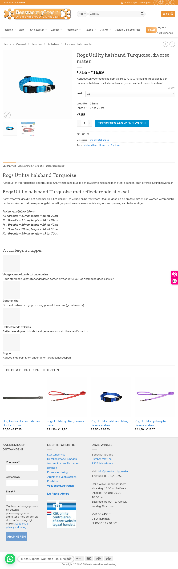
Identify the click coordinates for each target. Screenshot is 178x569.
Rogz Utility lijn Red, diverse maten (65, 423)
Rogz (102, 145)
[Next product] (165, 44)
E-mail (10, 491)
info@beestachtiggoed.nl (113, 471)
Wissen (171, 88)
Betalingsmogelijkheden (62, 459)
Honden (8, 29)
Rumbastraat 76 (102, 459)
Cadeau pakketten (127, 29)
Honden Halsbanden (78, 44)
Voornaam (12, 462)
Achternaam (13, 477)
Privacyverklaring (57, 472)
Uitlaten (53, 44)
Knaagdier (37, 29)
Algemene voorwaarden (61, 477)
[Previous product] (172, 44)
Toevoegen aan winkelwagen (122, 123)
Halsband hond (90, 145)
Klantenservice (56, 455)
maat (79, 93)
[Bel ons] (172, 2)
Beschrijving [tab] (9, 166)
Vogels (55, 29)
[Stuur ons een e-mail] (167, 2)
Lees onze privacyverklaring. (17, 525)
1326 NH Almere (102, 463)
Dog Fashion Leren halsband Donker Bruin (22, 423)
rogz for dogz (113, 145)
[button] (136, 2)
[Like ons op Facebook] (156, 2)
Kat (21, 29)
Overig (103, 29)
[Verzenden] (142, 14)
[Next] (66, 85)
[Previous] (8, 85)
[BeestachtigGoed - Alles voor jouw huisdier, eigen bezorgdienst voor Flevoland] (37, 14)
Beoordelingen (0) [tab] (55, 166)
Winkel (21, 44)
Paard (89, 29)
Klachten (52, 481)
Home (7, 44)
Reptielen (72, 29)
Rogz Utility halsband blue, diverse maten (109, 423)
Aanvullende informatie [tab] (31, 166)
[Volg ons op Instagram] (161, 2)
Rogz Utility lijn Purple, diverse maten (150, 423)
